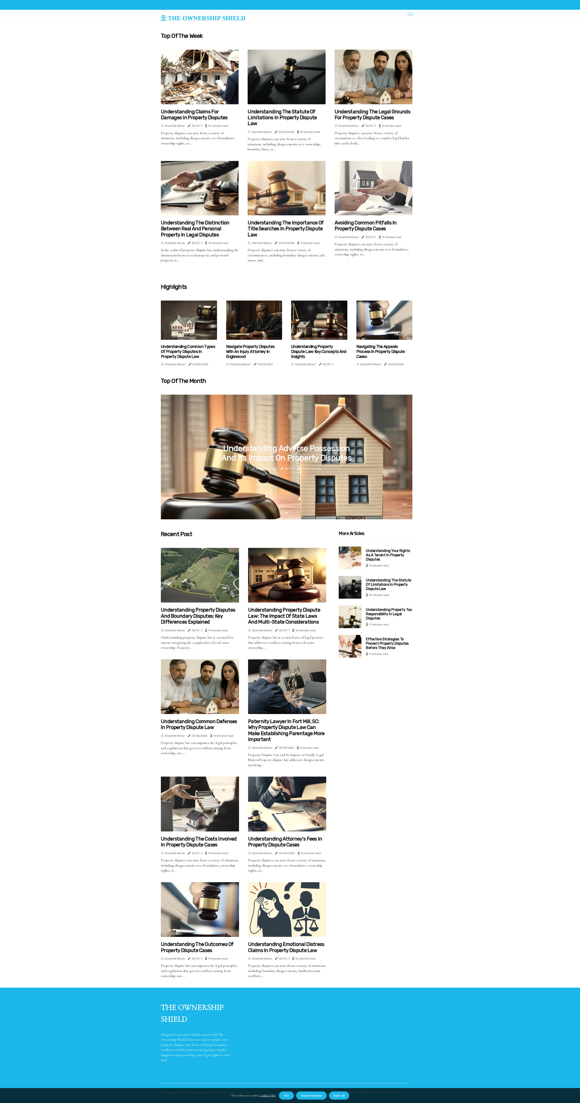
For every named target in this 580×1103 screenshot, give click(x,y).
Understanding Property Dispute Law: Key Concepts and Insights (318, 351)
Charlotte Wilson (175, 125)
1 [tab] (287, 513)
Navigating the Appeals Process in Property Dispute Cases (380, 351)
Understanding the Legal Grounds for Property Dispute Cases (372, 115)
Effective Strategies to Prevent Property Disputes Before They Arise (387, 643)
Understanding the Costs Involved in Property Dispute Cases (199, 842)
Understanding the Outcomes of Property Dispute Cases (197, 947)
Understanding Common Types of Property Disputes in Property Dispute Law (188, 351)
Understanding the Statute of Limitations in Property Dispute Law (282, 118)
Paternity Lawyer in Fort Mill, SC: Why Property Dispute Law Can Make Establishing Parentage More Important (286, 730)
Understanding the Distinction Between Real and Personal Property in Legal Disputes (195, 229)
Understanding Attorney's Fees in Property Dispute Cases (285, 842)
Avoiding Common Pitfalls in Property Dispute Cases (366, 226)
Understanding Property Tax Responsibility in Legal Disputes (389, 613)
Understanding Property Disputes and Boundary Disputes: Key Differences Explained (198, 616)
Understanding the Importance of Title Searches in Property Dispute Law (286, 229)
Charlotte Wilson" (175, 364)
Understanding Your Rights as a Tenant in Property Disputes (388, 555)
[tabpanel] (286, 457)
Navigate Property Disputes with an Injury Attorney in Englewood (250, 351)
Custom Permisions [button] (311, 1095)
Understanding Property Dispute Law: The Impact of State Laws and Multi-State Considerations (284, 616)
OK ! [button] (286, 1095)
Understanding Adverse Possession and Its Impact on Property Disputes (287, 453)
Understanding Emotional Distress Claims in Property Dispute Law (286, 947)
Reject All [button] (339, 1095)
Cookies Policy (267, 1095)
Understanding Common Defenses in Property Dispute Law (199, 724)
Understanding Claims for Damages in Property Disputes (194, 115)
